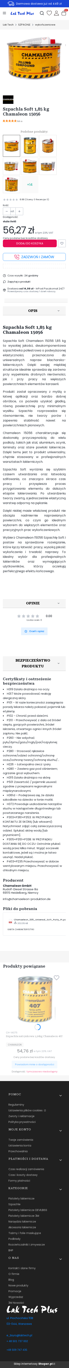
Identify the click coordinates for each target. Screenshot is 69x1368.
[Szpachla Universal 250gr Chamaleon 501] (47, 145)
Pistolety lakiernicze (21, 1198)
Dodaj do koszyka (29, 243)
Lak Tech (8, 24)
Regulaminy (16, 1105)
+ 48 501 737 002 (17, 1341)
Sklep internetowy (33, 1363)
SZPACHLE (24, 24)
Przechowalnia (18, 1151)
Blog (11, 1280)
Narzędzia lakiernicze (22, 1221)
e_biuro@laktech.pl (19, 1335)
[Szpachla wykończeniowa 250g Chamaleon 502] (11, 184)
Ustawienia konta (19, 1145)
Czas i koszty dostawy (23, 1175)
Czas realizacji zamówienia (26, 1169)
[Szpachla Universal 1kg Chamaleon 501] (29, 166)
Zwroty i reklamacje (21, 1116)
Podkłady (14, 1239)
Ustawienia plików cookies (25, 1110)
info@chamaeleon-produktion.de (27, 899)
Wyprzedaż (15, 1297)
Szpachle (14, 1204)
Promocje (14, 1291)
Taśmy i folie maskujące (24, 1233)
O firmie (13, 1274)
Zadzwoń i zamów (37, 257)
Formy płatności (19, 1181)
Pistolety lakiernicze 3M (23, 1216)
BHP (10, 1250)
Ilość (6, 205)
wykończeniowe (45, 24)
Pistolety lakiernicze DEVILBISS (27, 1210)
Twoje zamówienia (20, 1140)
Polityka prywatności (22, 1122)
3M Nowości (16, 1303)
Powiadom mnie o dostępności (34, 1064)
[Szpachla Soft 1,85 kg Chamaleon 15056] (11, 145)
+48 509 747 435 (17, 1349)
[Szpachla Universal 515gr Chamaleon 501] (11, 166)
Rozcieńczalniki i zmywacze (26, 1244)
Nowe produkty (18, 1285)
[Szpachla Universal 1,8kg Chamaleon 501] (47, 166)
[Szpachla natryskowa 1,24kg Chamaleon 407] (29, 145)
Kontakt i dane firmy (22, 1268)
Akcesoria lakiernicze (22, 1227)
